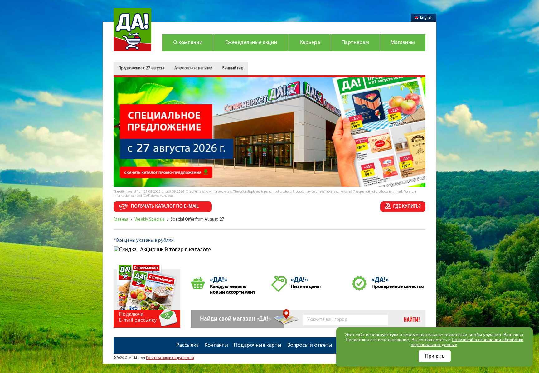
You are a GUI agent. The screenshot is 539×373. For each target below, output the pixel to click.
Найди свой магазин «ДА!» (235, 319)
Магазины (403, 43)
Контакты (216, 345)
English (426, 18)
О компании (187, 43)
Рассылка (187, 345)
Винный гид (232, 68)
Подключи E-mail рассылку (138, 317)
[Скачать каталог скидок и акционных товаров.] (269, 80)
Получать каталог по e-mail (165, 206)
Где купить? (407, 206)
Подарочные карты (257, 345)
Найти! (412, 319)
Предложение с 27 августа (141, 68)
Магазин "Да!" (132, 29)
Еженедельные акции (251, 43)
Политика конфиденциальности (170, 358)
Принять (434, 356)
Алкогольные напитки (193, 68)
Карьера (310, 43)
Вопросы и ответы (309, 345)
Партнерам (355, 43)
